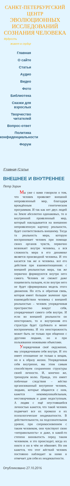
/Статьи (23, 169)
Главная (24, 53)
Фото (26, 89)
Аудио (25, 74)
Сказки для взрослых (21, 105)
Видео (25, 81)
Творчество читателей (21, 116)
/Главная (10, 169)
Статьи (25, 67)
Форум (25, 144)
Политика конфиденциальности (17, 135)
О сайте (24, 60)
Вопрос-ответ (19, 126)
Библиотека (20, 96)
